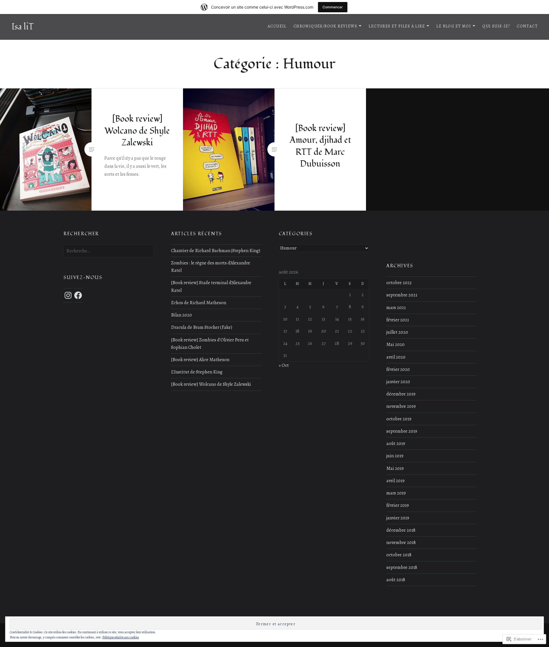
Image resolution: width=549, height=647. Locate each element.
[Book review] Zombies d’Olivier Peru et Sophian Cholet (210, 344)
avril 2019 (395, 481)
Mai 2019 (395, 468)
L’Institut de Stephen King (196, 372)
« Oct (284, 365)
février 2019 (397, 505)
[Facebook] (78, 295)
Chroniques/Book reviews (325, 26)
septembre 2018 (401, 567)
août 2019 (395, 443)
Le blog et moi (453, 26)
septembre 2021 (401, 295)
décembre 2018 (400, 530)
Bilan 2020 (181, 315)
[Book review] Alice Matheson (200, 360)
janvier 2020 (398, 382)
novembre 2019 (401, 406)
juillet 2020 (397, 332)
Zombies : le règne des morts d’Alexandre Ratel (210, 267)
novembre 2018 (401, 542)
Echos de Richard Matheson (198, 303)
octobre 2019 (398, 419)
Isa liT (22, 27)
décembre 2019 (400, 394)
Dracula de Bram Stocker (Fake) (201, 327)
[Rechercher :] (108, 251)
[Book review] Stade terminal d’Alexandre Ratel (211, 286)
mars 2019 (396, 493)
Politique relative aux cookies (120, 637)
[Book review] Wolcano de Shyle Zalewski (211, 384)
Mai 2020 (395, 344)
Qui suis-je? (496, 26)
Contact (527, 26)
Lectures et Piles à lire (397, 26)
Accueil (277, 26)
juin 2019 (394, 456)
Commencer (333, 7)
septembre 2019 (401, 431)
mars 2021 (396, 307)
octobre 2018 (398, 555)
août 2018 (395, 580)
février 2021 (397, 320)
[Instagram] (68, 295)
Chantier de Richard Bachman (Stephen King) (215, 251)
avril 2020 (395, 357)
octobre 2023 (398, 283)
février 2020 (398, 369)
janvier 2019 (397, 518)
